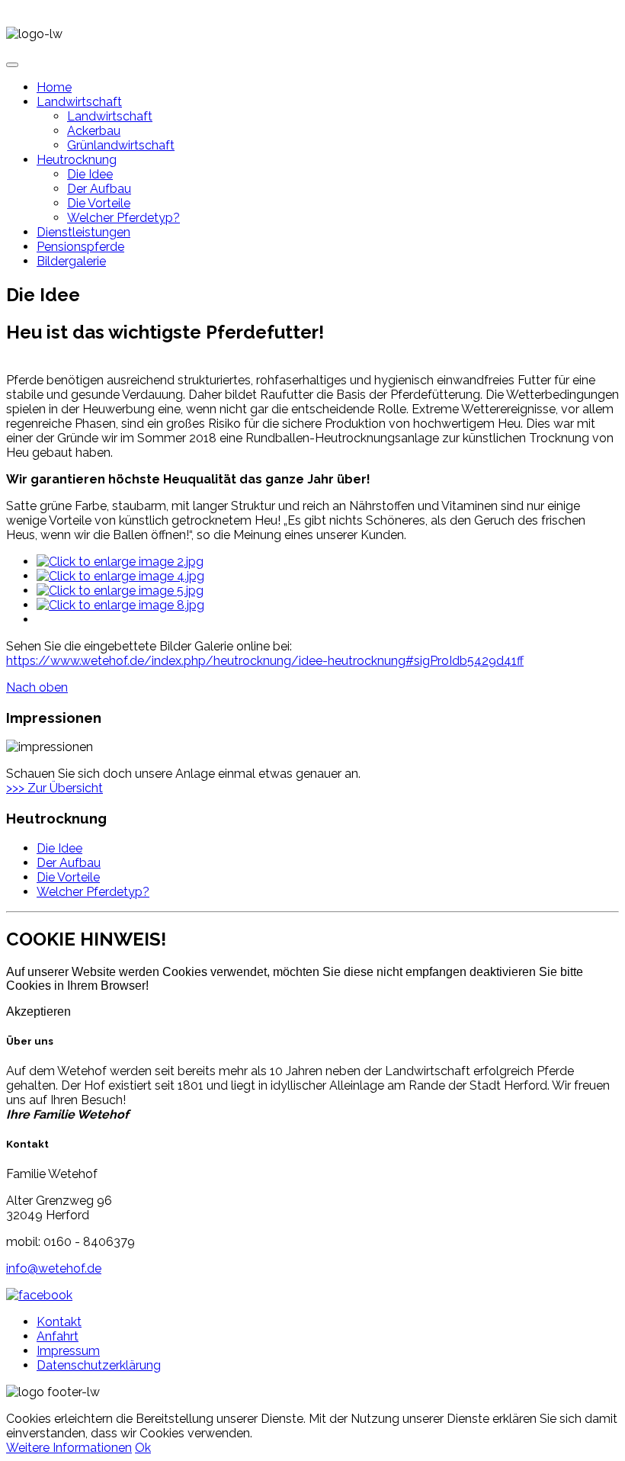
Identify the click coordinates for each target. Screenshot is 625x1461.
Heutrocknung (77, 160)
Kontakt (59, 1322)
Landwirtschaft (79, 102)
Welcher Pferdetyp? (123, 217)
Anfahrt (58, 1336)
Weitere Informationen (69, 1447)
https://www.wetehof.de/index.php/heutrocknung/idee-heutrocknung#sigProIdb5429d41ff (265, 660)
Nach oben (37, 687)
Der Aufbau (99, 188)
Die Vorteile (98, 203)
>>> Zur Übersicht (54, 788)
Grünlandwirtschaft (121, 145)
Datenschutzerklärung (99, 1365)
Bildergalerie (71, 261)
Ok (143, 1447)
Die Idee (90, 174)
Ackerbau (93, 131)
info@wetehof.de (53, 1268)
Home (54, 87)
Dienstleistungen (83, 232)
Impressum (68, 1351)
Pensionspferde (80, 246)
